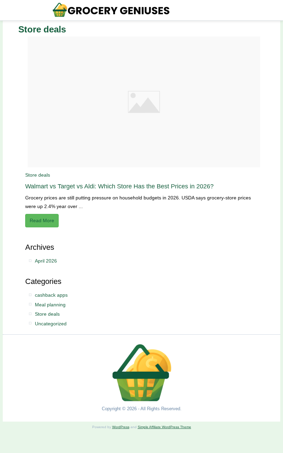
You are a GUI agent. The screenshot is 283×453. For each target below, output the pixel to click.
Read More (42, 220)
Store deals (37, 175)
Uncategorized (51, 323)
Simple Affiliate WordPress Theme (164, 427)
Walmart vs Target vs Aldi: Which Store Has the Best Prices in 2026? (119, 186)
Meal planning (50, 304)
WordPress (120, 427)
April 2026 (46, 261)
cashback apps (51, 295)
